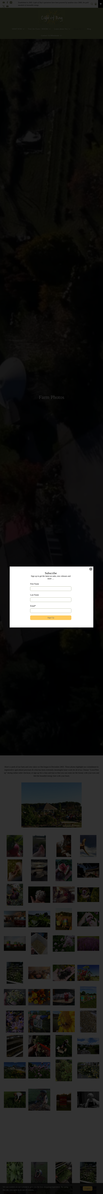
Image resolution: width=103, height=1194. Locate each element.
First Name (34, 584)
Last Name (34, 595)
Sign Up (50, 618)
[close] (91, 569)
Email (33, 606)
